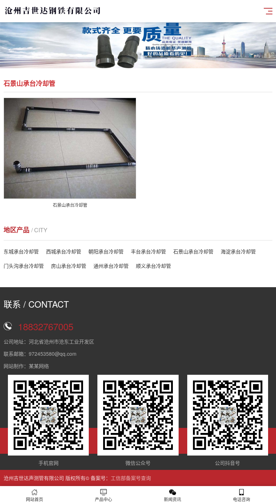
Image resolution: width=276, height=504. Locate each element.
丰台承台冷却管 (148, 251)
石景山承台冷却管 (193, 251)
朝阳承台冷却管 (106, 251)
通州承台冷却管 (111, 265)
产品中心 (103, 499)
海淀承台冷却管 (238, 251)
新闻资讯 (172, 499)
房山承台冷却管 (68, 265)
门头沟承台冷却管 (24, 265)
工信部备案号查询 (131, 477)
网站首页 (34, 499)
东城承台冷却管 (21, 251)
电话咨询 (241, 499)
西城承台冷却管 (63, 251)
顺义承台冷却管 (153, 265)
